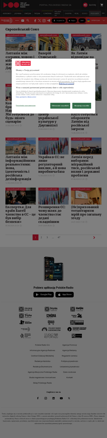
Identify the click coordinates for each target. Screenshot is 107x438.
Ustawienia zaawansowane (26, 105)
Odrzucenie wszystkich (60, 105)
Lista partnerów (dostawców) (26, 97)
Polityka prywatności (66, 83)
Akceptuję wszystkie (81, 105)
